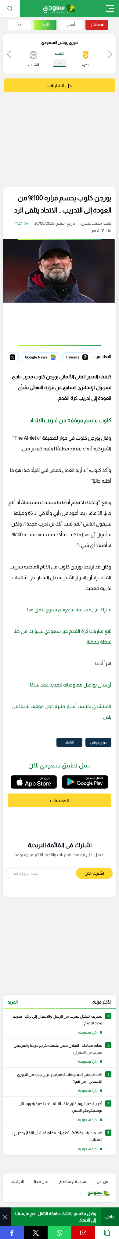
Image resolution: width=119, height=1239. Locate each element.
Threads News (77, 356)
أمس (71, 25)
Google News (46, 356)
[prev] (110, 54)
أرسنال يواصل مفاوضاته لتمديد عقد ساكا (70, 684)
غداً (19, 25)
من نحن (102, 1182)
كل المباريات (59, 85)
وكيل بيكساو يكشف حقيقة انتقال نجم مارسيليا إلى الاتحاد (55, 1216)
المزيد (13, 1002)
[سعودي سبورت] (59, 8)
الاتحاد (69, 742)
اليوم (45, 25)
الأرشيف (17, 1182)
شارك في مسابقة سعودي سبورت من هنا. (68, 609)
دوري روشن (98, 742)
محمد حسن (91, 223)
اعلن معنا (41, 1182)
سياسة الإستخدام (72, 1182)
